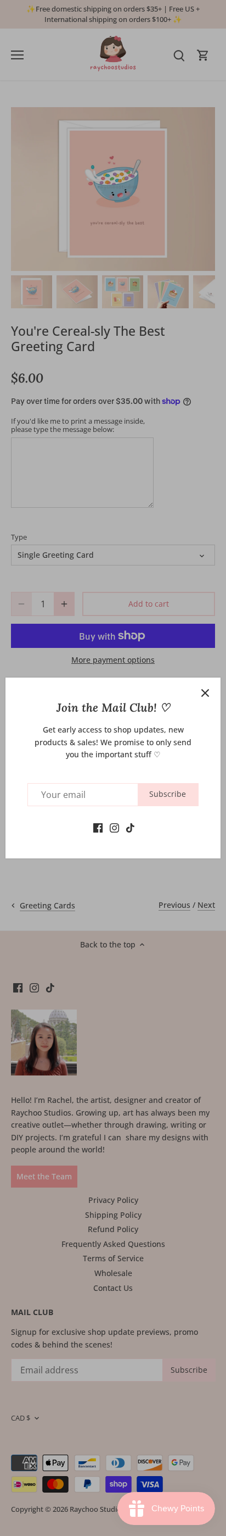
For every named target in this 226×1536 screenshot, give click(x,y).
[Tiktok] (130, 827)
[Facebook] (98, 827)
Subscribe (167, 794)
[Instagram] (114, 827)
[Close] (205, 693)
